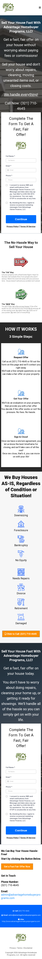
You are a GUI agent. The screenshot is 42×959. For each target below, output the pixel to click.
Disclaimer (28, 948)
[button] (40, 7)
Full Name (10, 156)
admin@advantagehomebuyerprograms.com (25, 915)
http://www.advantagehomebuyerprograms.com (21, 921)
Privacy (13, 948)
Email (8, 166)
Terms (19, 948)
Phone (9, 176)
